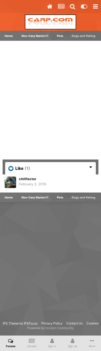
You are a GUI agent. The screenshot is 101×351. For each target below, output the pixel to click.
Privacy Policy (51, 323)
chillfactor (27, 179)
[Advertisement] (50, 102)
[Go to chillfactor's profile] (10, 182)
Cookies (92, 323)
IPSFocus (31, 323)
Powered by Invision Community (50, 328)
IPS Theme (11, 323)
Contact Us (74, 323)
